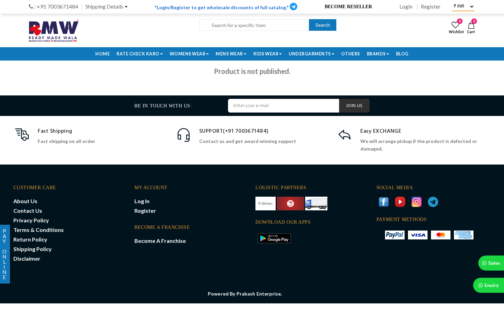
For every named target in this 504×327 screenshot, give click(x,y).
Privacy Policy (31, 220)
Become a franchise (160, 240)
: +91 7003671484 (55, 6)
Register (431, 6)
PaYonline (4, 254)
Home (102, 53)
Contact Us (27, 210)
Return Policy (30, 239)
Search (322, 25)
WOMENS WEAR (188, 53)
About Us (25, 201)
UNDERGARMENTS (310, 53)
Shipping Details (104, 6)
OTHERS (350, 53)
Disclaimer (26, 258)
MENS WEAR (229, 53)
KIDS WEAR (266, 53)
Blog (402, 53)
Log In (141, 201)
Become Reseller (348, 6)
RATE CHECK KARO (138, 53)
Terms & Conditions (38, 229)
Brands (376, 53)
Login (405, 6)
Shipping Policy (32, 249)
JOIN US (354, 106)
